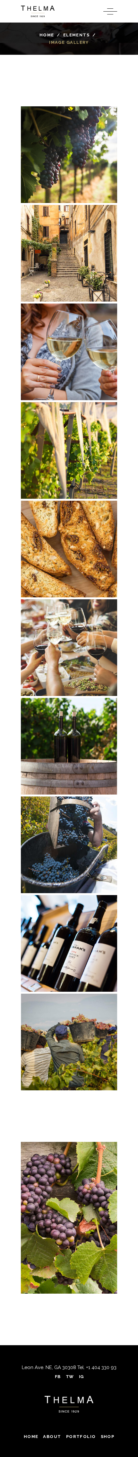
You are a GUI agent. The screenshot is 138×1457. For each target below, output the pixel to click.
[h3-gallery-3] (69, 352)
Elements (76, 35)
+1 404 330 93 (100, 1367)
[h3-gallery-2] (69, 253)
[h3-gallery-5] (69, 549)
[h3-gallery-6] (69, 647)
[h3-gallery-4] (69, 450)
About (52, 1436)
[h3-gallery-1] (69, 154)
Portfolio (81, 1436)
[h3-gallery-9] (69, 943)
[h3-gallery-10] (69, 1042)
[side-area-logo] (69, 1404)
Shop (108, 1436)
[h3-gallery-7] (69, 746)
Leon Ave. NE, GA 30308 (49, 1367)
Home (46, 35)
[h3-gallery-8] (69, 844)
